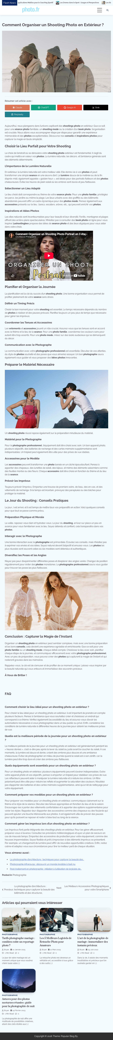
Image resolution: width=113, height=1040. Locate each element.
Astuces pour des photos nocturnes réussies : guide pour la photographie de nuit (18, 1002)
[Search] (107, 10)
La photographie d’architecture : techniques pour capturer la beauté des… (47, 859)
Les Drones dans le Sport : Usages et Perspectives (39, 3)
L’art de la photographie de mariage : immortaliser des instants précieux (92, 942)
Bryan (6, 950)
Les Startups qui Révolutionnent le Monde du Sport (85, 3)
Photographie (19, 875)
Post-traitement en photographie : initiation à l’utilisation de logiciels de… (45, 869)
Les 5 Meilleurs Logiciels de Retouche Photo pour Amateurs (56, 942)
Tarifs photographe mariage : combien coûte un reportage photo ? (18, 942)
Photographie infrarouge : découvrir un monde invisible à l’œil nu (42, 864)
